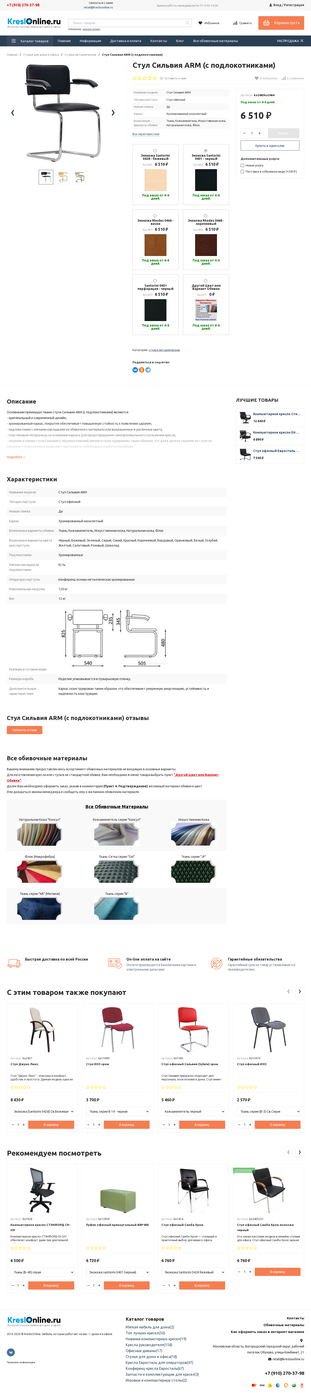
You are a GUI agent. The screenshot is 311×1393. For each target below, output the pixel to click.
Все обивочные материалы (215, 41)
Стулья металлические (80, 54)
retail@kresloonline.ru (98, 7)
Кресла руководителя (149, 1345)
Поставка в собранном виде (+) (271, 171)
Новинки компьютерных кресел (156, 1339)
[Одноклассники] (141, 370)
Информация (90, 41)
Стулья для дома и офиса (41, 54)
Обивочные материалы (283, 1325)
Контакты (158, 41)
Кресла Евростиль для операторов (159, 1362)
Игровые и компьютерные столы (156, 1380)
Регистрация (294, 5)
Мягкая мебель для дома (150, 1327)
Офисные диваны (144, 1351)
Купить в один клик (270, 146)
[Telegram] (148, 370)
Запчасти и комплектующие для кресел (162, 1374)
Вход (277, 5)
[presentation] (12, 113)
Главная (64, 41)
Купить (283, 133)
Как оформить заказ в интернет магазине (267, 1332)
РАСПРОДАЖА (288, 41)
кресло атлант (91, 29)
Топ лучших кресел (145, 1333)
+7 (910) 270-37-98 (23, 5)
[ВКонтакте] (135, 370)
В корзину (51, 1125)
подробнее (15, 456)
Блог (180, 41)
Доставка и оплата (125, 41)
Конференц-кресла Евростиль (155, 1368)
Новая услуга (254, 165)
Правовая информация (21, 1362)
